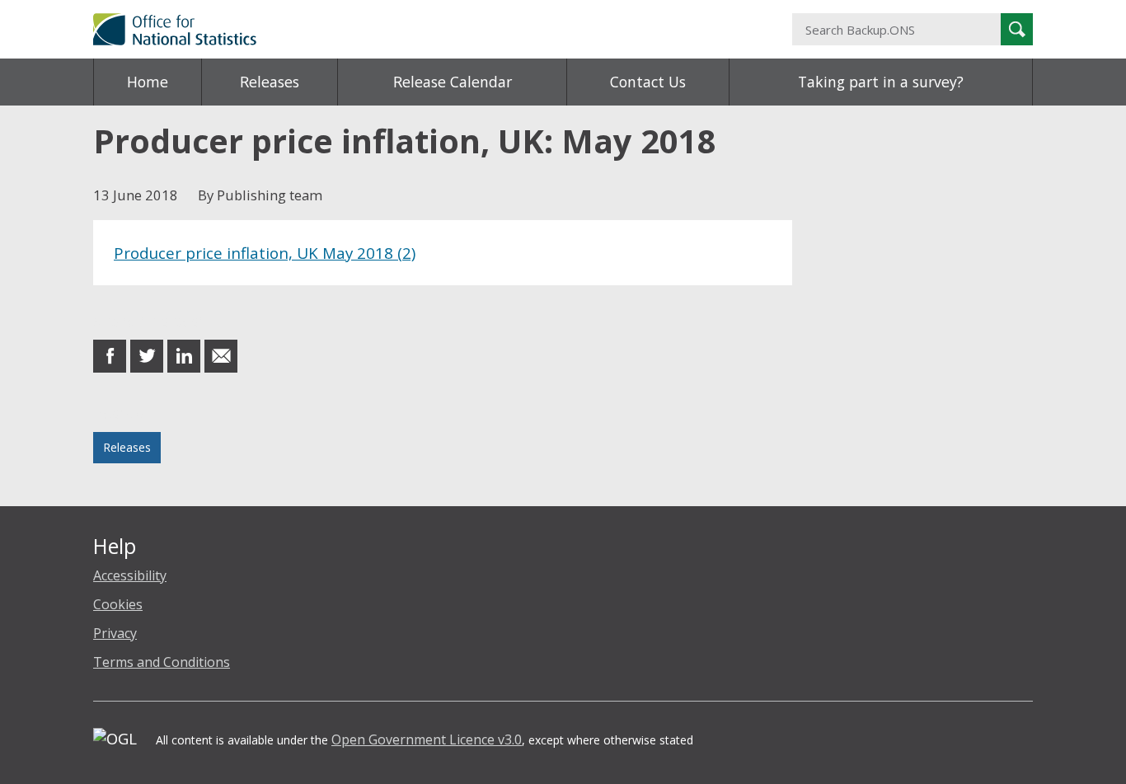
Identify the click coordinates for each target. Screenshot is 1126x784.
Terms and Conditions (161, 662)
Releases (269, 82)
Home (147, 82)
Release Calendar (452, 82)
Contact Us (648, 82)
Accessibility (130, 575)
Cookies (118, 604)
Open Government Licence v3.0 (426, 739)
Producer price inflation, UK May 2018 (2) (264, 252)
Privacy (115, 633)
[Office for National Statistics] (402, 29)
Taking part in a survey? (881, 82)
